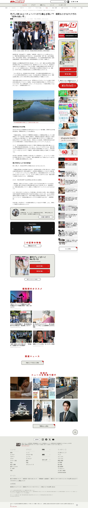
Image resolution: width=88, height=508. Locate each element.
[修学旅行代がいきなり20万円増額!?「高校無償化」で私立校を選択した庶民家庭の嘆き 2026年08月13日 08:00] (44, 411)
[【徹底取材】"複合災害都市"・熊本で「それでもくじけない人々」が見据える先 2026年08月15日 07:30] (21, 411)
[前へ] (13, 229)
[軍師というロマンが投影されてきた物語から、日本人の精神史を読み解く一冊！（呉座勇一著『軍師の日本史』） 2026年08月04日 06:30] (67, 411)
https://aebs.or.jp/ (25, 445)
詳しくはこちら (13, 506)
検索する (64, 1)
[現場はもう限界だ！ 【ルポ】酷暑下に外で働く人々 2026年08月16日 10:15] (67, 388)
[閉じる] (77, 505)
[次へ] (52, 229)
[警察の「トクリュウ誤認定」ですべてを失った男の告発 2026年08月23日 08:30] (21, 388)
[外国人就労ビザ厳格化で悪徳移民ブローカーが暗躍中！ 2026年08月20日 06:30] (44, 388)
